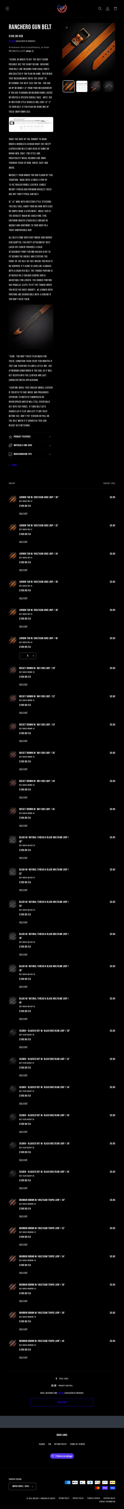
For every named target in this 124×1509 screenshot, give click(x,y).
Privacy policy (78, 1498)
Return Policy (60, 1444)
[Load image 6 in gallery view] (95, 86)
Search (42, 1444)
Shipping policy (109, 1498)
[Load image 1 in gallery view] (68, 86)
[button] (7, 8)
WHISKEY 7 (36, 1498)
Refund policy (64, 1498)
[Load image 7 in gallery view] (108, 86)
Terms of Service (77, 1444)
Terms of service (93, 1498)
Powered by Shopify (48, 1498)
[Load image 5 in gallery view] (82, 86)
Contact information (107, 1502)
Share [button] (14, 465)
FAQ (49, 1444)
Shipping (12, 41)
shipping (60, 1393)
